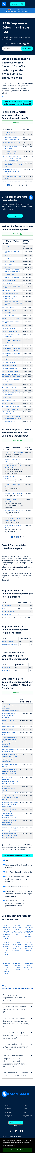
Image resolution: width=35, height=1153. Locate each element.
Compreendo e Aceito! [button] (17, 1149)
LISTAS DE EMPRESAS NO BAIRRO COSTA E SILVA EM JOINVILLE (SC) (17, 965)
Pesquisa (8, 1112)
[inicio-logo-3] (4, 4)
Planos (25, 1105)
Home (7, 1105)
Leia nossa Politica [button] (9, 1145)
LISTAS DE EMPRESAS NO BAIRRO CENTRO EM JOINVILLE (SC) (6, 948)
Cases (25, 1109)
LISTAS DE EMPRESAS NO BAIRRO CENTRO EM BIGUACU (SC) (6, 967)
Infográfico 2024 (28, 1116)
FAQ (24, 1112)
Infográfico (8, 1116)
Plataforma (8, 1109)
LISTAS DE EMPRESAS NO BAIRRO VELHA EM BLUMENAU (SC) (28, 965)
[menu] (31, 4)
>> (30, 185)
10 (26, 185)
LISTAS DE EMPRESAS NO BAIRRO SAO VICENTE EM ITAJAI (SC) (28, 946)
